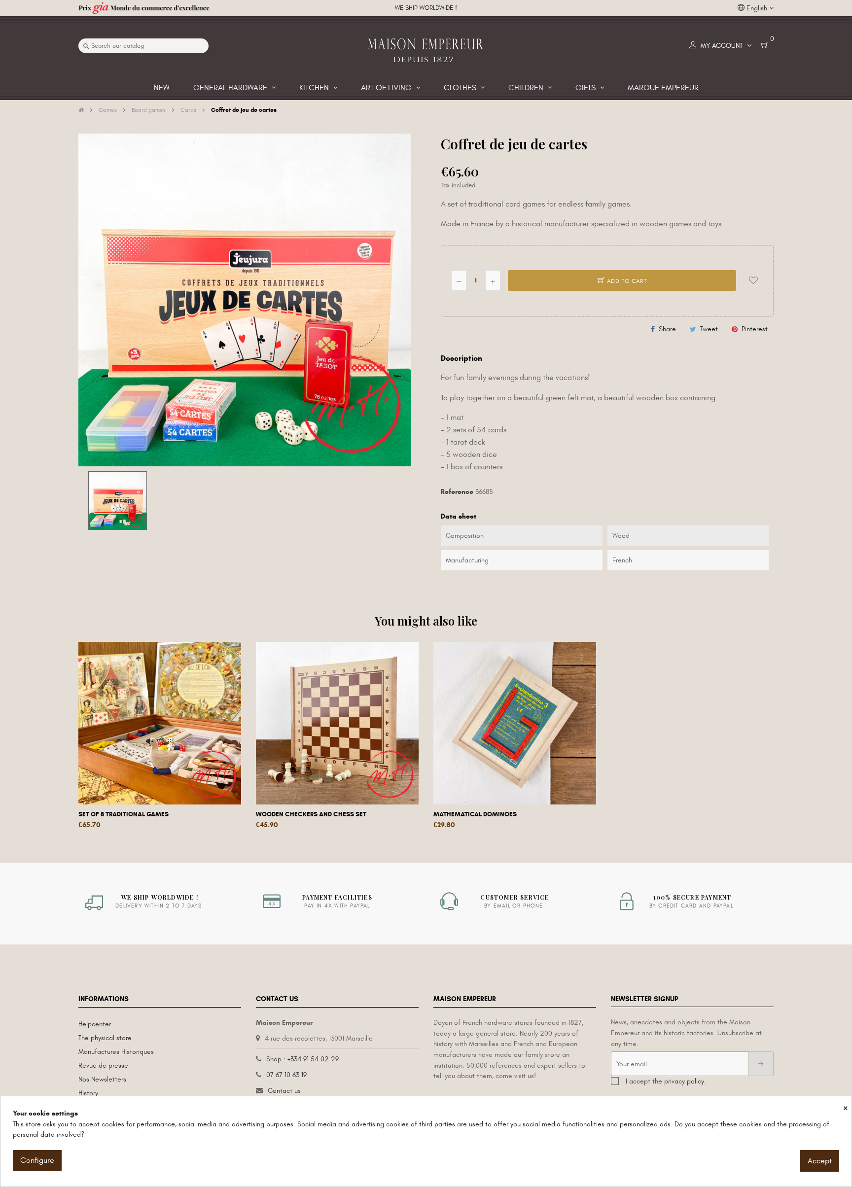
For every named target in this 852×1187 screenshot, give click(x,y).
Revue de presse (103, 1065)
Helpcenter (94, 1024)
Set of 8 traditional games (123, 814)
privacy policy (684, 1081)
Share (667, 329)
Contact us (284, 1090)
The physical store (105, 1038)
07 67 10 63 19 (286, 1075)
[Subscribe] (761, 1063)
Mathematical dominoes (475, 814)
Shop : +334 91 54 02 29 (302, 1059)
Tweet (709, 329)
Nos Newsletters (102, 1079)
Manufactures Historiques (116, 1051)
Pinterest (755, 329)
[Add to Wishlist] (753, 280)
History (88, 1093)
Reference (457, 492)
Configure (37, 1160)
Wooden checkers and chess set (311, 814)
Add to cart (626, 281)
